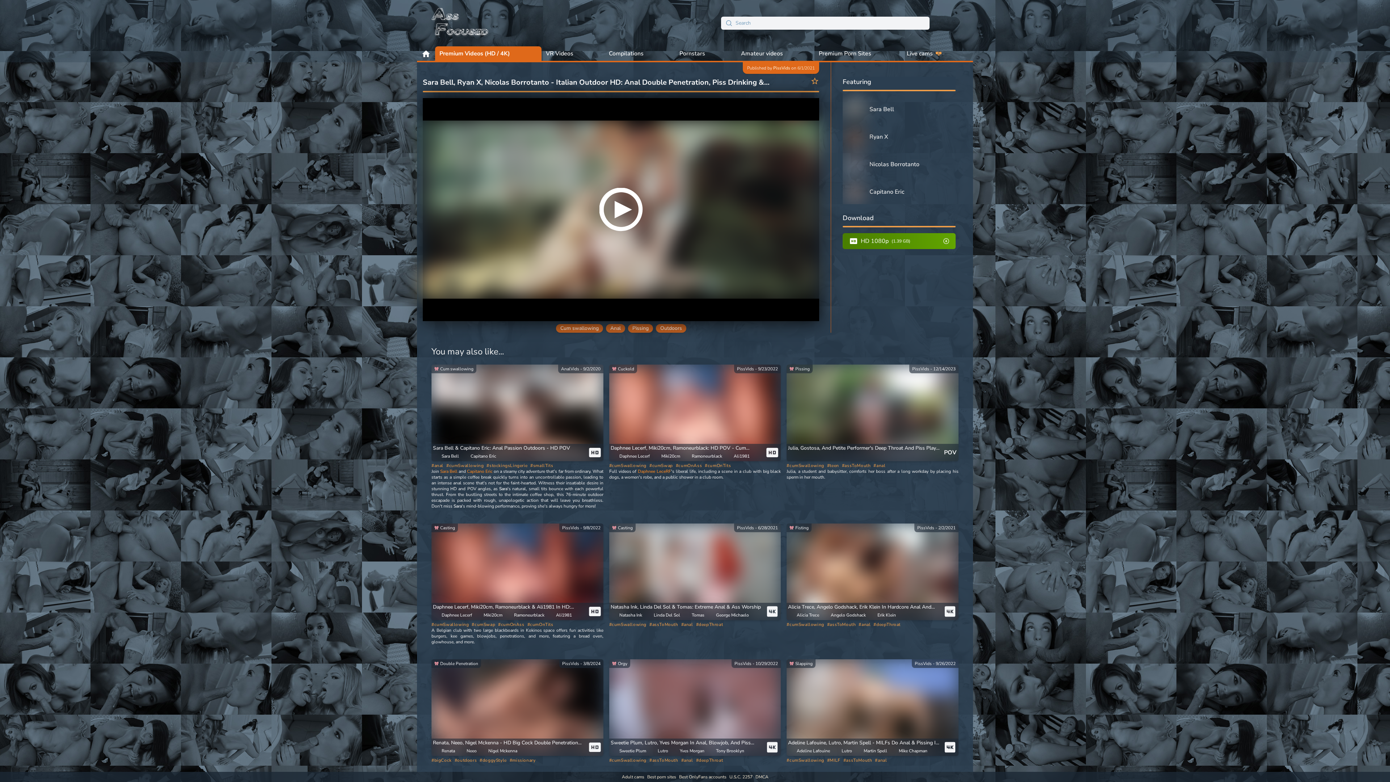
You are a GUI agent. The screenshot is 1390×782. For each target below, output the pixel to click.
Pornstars (692, 54)
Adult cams (633, 777)
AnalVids (570, 369)
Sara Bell (449, 471)
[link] (517, 413)
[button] (686, 607)
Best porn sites (661, 777)
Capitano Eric (480, 471)
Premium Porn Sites (845, 54)
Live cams (920, 54)
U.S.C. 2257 (741, 777)
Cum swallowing (579, 328)
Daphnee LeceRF (654, 471)
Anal (615, 328)
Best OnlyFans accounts (702, 777)
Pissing (640, 328)
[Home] (460, 23)
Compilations (626, 54)
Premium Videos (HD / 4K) (474, 54)
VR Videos (559, 54)
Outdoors (671, 328)
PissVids (781, 68)
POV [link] (950, 453)
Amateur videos (762, 54)
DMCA (761, 777)
